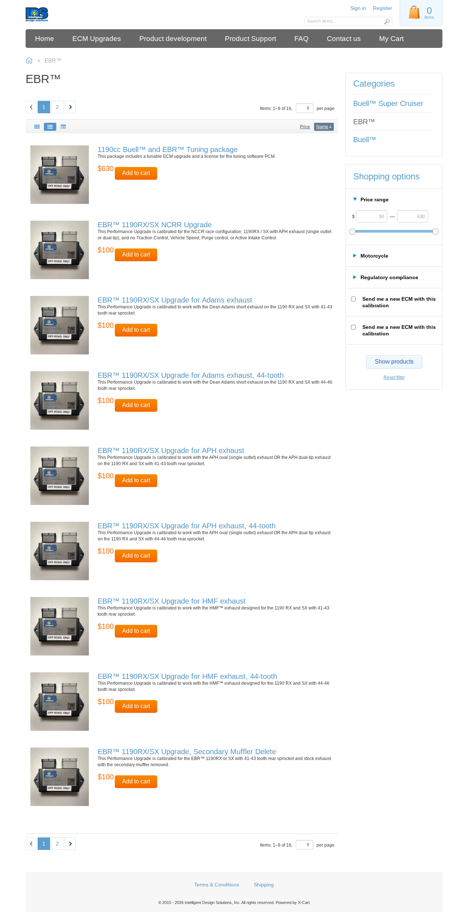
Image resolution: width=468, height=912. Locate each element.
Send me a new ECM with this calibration (399, 302)
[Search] (387, 21)
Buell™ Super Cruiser (388, 103)
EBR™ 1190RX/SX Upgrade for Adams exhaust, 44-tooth (191, 375)
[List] (50, 127)
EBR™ (364, 122)
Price (305, 126)
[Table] (63, 127)
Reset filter (394, 377)
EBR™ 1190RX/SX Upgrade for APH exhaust (171, 450)
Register (382, 8)
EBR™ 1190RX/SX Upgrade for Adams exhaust (175, 300)
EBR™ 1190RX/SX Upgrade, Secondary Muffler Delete (187, 752)
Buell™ (364, 140)
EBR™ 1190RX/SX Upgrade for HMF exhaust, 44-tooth (187, 676)
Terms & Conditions (216, 885)
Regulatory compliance (389, 277)
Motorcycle (374, 256)
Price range (375, 199)
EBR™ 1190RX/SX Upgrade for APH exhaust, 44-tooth (187, 526)
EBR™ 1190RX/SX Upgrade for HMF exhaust (172, 601)
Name (322, 126)
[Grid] (36, 127)
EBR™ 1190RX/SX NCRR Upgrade (155, 225)
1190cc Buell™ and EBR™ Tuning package (168, 149)
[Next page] (70, 107)
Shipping (264, 885)
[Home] (78, 14)
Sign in (358, 8)
